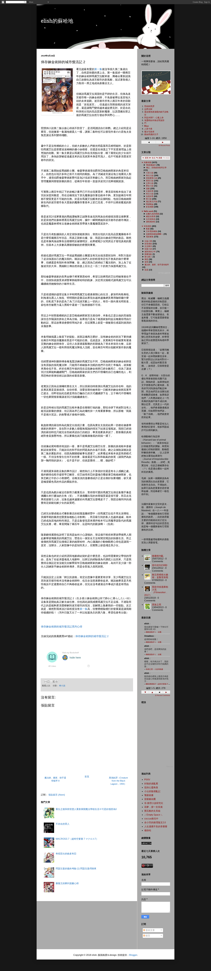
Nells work (148, 211)
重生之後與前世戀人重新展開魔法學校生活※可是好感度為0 (86, 809)
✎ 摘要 (159, 158)
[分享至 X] (51, 681)
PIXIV (147, 779)
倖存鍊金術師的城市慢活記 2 (92, 636)
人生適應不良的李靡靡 (155, 826)
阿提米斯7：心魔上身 (153, 117)
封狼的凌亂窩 (151, 783)
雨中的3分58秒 (159, 565)
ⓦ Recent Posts (164, 145)
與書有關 (147, 162)
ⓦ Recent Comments (162, 695)
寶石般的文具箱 (152, 811)
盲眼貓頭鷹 (150, 799)
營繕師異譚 (149, 106)
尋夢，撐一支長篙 (153, 807)
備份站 (147, 830)
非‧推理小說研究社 (153, 803)
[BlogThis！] (48, 681)
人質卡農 (148, 129)
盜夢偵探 (148, 109)
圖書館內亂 (157, 556)
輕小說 (62, 685)
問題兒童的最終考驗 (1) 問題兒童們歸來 (76, 868)
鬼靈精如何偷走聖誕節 (154, 120)
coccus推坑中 (151, 818)
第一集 (98, 69)
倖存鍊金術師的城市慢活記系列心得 (61, 626)
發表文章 (150, 930)
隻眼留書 (148, 795)
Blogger (133, 955)
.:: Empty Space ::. (153, 815)
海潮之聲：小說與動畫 (154, 669)
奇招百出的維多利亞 (66, 853)
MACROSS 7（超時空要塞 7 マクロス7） (77, 839)
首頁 (87, 776)
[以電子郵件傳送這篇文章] (45, 681)
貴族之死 (156, 604)
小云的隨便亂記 (152, 791)
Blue (146, 126)
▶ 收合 (152, 158)
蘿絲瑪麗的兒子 (151, 134)
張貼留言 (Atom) (56, 795)
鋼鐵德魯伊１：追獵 (153, 632)
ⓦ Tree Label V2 (164, 273)
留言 (147, 935)
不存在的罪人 (62, 824)
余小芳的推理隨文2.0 (155, 822)
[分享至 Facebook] (53, 681)
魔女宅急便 (149, 131)
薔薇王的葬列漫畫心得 (67, 883)
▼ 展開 (145, 158)
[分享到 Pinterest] (56, 681)
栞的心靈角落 (151, 787)
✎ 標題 (166, 158)
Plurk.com (169, 766)
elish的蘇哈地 (57, 21)
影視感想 (147, 226)
